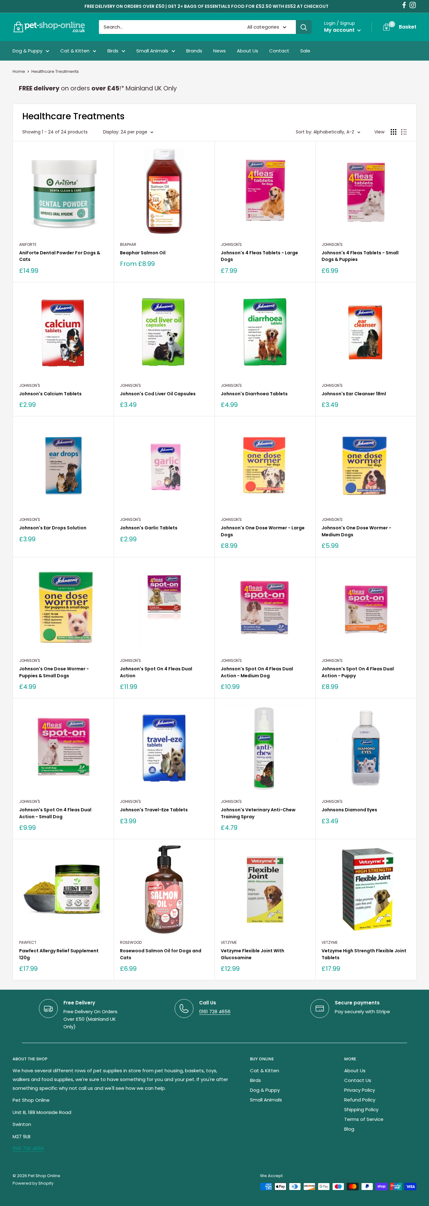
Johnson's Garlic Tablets (148, 528)
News (219, 50)
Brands (194, 50)
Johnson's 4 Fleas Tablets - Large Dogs (259, 256)
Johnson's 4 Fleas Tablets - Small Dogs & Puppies (360, 256)
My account (340, 30)
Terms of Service (363, 1119)
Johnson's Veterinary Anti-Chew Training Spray (258, 813)
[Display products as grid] (393, 132)
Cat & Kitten (75, 50)
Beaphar (128, 244)
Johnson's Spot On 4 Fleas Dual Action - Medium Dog (257, 672)
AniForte (27, 244)
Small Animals (152, 50)
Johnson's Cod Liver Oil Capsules (158, 394)
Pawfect (27, 942)
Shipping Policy (361, 1109)
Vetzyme (229, 942)
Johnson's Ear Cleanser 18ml (354, 394)
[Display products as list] (404, 132)
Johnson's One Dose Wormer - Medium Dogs (356, 531)
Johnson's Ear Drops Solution (52, 528)
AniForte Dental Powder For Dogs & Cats (59, 256)
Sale (305, 50)
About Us (247, 50)
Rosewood (131, 942)
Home (19, 71)
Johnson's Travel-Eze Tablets (154, 810)
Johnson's (231, 244)
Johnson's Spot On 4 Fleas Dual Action (156, 672)
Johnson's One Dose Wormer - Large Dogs (263, 531)
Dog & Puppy (27, 50)
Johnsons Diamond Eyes (349, 810)
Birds (112, 50)
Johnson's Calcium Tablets (50, 394)
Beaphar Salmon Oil (143, 253)
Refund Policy (359, 1099)
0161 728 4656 (215, 1011)
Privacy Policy (359, 1090)
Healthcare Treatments (55, 71)
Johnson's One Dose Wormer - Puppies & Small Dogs (54, 672)
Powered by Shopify (33, 1183)
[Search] (304, 27)
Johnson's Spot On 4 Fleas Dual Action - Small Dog (55, 813)
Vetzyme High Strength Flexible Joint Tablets (364, 954)
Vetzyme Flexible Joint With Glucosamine (252, 954)
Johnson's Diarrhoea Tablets (254, 394)
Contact (279, 50)
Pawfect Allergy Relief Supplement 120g (59, 954)
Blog (349, 1129)
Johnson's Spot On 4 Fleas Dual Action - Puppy (358, 672)
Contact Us (357, 1080)
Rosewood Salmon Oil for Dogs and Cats (160, 954)
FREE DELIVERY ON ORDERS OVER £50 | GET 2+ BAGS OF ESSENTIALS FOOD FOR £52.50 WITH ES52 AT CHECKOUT (206, 6)
